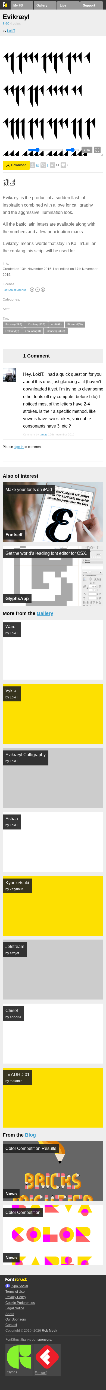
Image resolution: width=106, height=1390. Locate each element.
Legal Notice (14, 1308)
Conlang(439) (36, 324)
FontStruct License (14, 289)
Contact (11, 1325)
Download (18, 165)
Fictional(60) (75, 324)
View (87, 149)
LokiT (11, 31)
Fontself (40, 1373)
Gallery (42, 5)
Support (89, 5)
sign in (19, 447)
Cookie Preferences (20, 1303)
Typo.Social (19, 1286)
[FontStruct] (5, 6)
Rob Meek (49, 1331)
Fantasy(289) (13, 324)
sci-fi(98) (56, 324)
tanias (43, 434)
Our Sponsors (15, 1319)
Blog (30, 1135)
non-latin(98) (33, 330)
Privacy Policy (15, 1297)
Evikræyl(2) (12, 330)
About (9, 1314)
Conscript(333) (56, 330)
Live (63, 5)
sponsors (44, 1339)
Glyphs (12, 1372)
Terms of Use (15, 1292)
